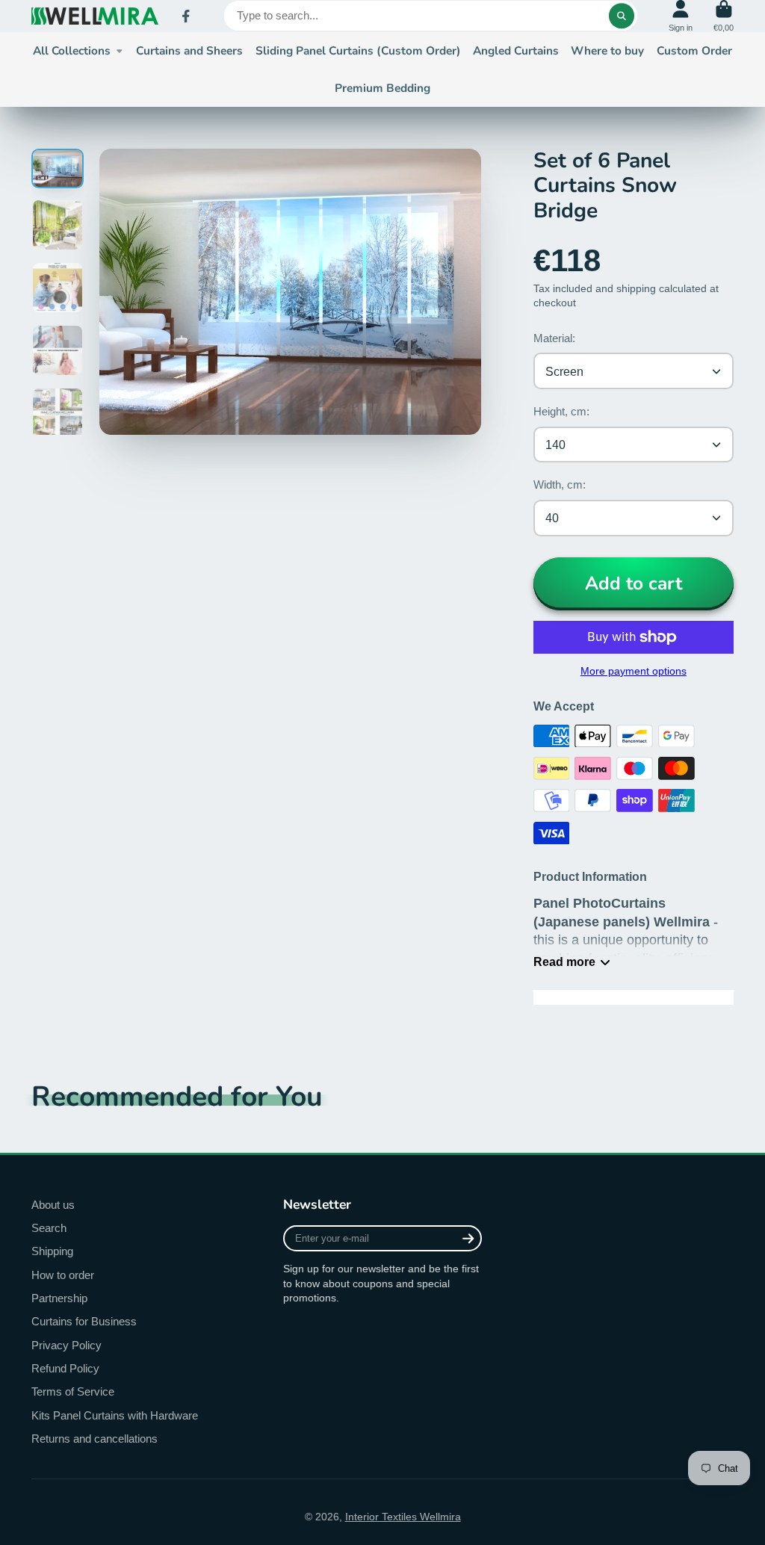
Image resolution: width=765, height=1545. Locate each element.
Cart (723, 16)
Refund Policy (65, 1368)
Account (681, 16)
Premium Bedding (382, 88)
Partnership (59, 1298)
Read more (564, 961)
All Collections (72, 50)
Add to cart (633, 583)
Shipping (52, 1251)
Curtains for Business (84, 1321)
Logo (94, 16)
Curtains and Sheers (189, 50)
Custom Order (694, 50)
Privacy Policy (66, 1345)
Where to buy (607, 50)
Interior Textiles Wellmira (403, 1517)
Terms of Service (72, 1391)
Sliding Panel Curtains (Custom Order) (358, 50)
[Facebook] (186, 16)
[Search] (621, 15)
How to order (62, 1275)
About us (53, 1204)
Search (48, 1228)
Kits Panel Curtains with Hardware (114, 1415)
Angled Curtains (516, 50)
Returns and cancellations (94, 1438)
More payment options (633, 671)
